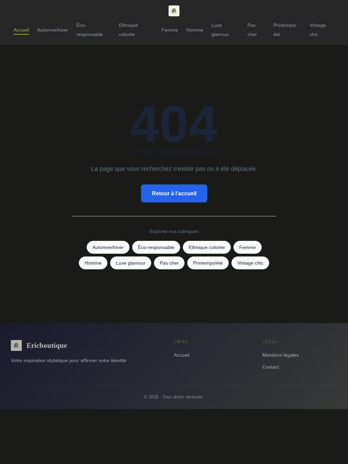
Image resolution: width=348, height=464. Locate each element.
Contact (270, 367)
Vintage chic (318, 29)
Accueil (21, 30)
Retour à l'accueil (174, 193)
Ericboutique (47, 345)
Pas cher (252, 29)
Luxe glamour (220, 29)
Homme (194, 30)
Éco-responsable (89, 29)
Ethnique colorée (128, 29)
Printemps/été (208, 263)
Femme (169, 30)
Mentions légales (280, 355)
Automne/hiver (52, 30)
